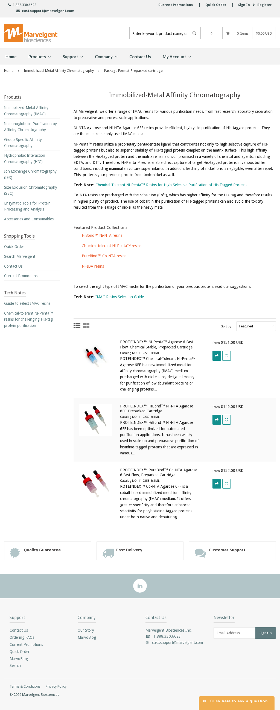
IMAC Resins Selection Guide (119, 297)
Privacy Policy (56, 686)
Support (71, 56)
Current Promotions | (179, 5)
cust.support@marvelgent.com (48, 11)
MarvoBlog (19, 658)
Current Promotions (20, 276)
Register (264, 5)
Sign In (244, 5)
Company (104, 56)
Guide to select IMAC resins (27, 303)
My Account (175, 56)
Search (15, 665)
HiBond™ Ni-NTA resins (102, 235)
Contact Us (140, 56)
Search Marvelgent (19, 256)
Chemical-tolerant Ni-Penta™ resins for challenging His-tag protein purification (28, 319)
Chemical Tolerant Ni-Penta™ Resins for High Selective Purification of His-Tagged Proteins (171, 185)
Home (11, 56)
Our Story (86, 630)
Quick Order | (216, 5)
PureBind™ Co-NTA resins (104, 256)
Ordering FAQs (22, 637)
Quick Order (14, 246)
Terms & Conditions (25, 686)
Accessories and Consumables (29, 219)
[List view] (77, 326)
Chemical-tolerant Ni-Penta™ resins (111, 246)
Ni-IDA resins (93, 266)
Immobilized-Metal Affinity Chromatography (59, 71)
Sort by (226, 326)
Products (37, 56)
